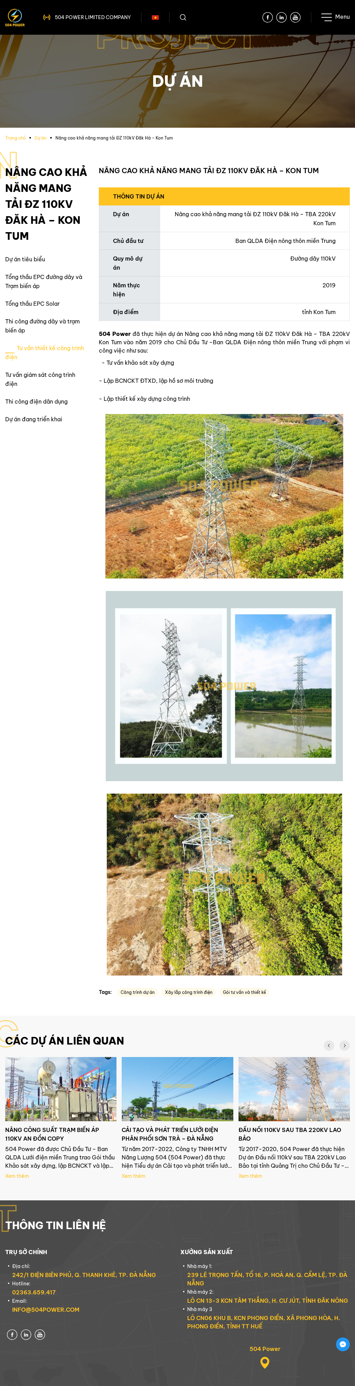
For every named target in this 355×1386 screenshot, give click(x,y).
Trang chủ (15, 138)
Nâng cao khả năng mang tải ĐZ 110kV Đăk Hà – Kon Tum (114, 138)
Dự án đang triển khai (33, 419)
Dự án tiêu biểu (25, 259)
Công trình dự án (138, 992)
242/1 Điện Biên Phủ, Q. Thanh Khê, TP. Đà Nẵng (84, 1274)
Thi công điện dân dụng (36, 401)
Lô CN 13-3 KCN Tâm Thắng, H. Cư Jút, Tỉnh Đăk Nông (267, 1300)
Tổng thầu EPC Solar (32, 303)
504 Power (265, 1348)
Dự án (40, 138)
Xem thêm (17, 1176)
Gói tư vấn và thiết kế (244, 992)
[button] (329, 1045)
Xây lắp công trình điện (189, 992)
